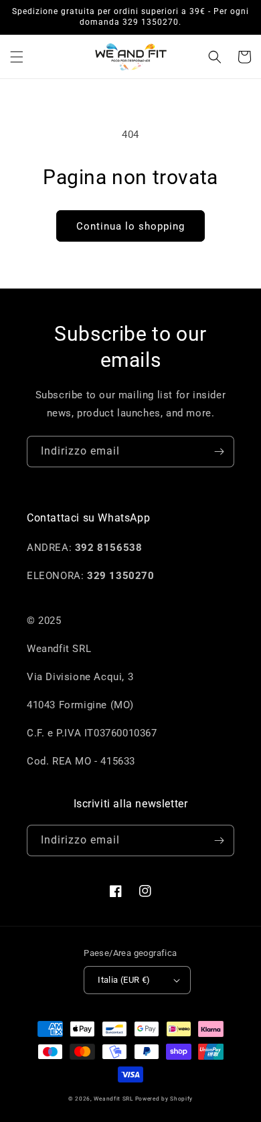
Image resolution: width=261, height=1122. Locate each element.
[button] (16, 57)
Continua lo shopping (130, 226)
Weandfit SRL (113, 1098)
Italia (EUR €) (124, 980)
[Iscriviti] (219, 451)
